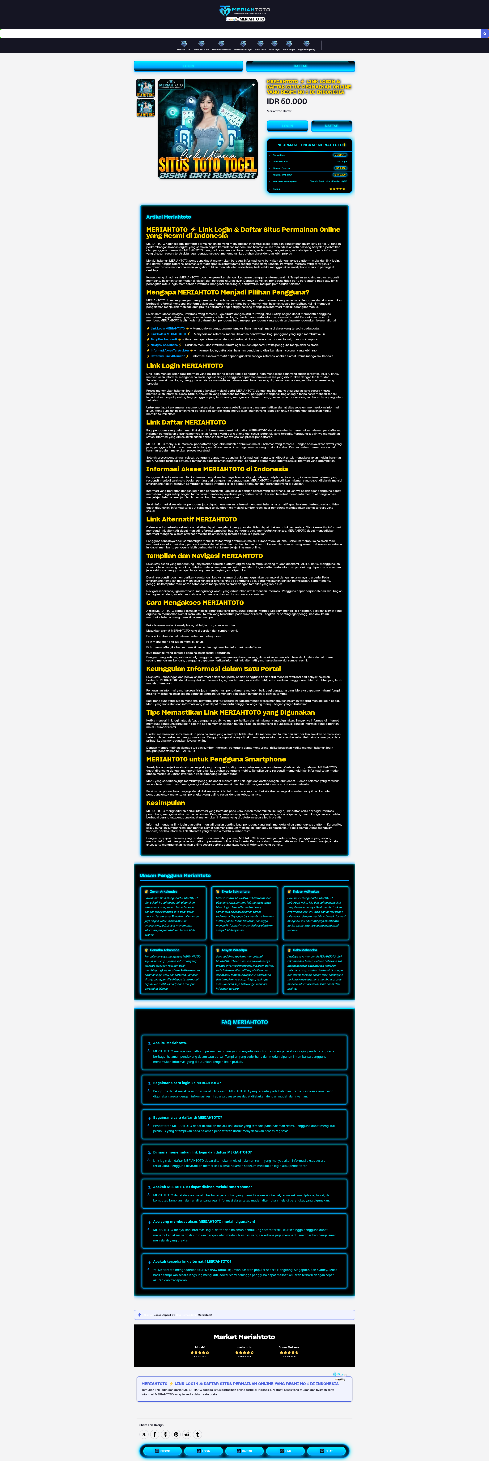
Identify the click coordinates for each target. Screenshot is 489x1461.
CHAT (329, 1451)
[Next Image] (255, 129)
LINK (288, 1451)
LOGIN (188, 66)
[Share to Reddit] (186, 1434)
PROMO (165, 1451)
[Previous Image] (161, 129)
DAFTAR (301, 66)
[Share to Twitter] (144, 1434)
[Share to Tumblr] (197, 1434)
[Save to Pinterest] (176, 1434)
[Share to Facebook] (154, 1434)
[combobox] (240, 33)
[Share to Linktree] (165, 1434)
